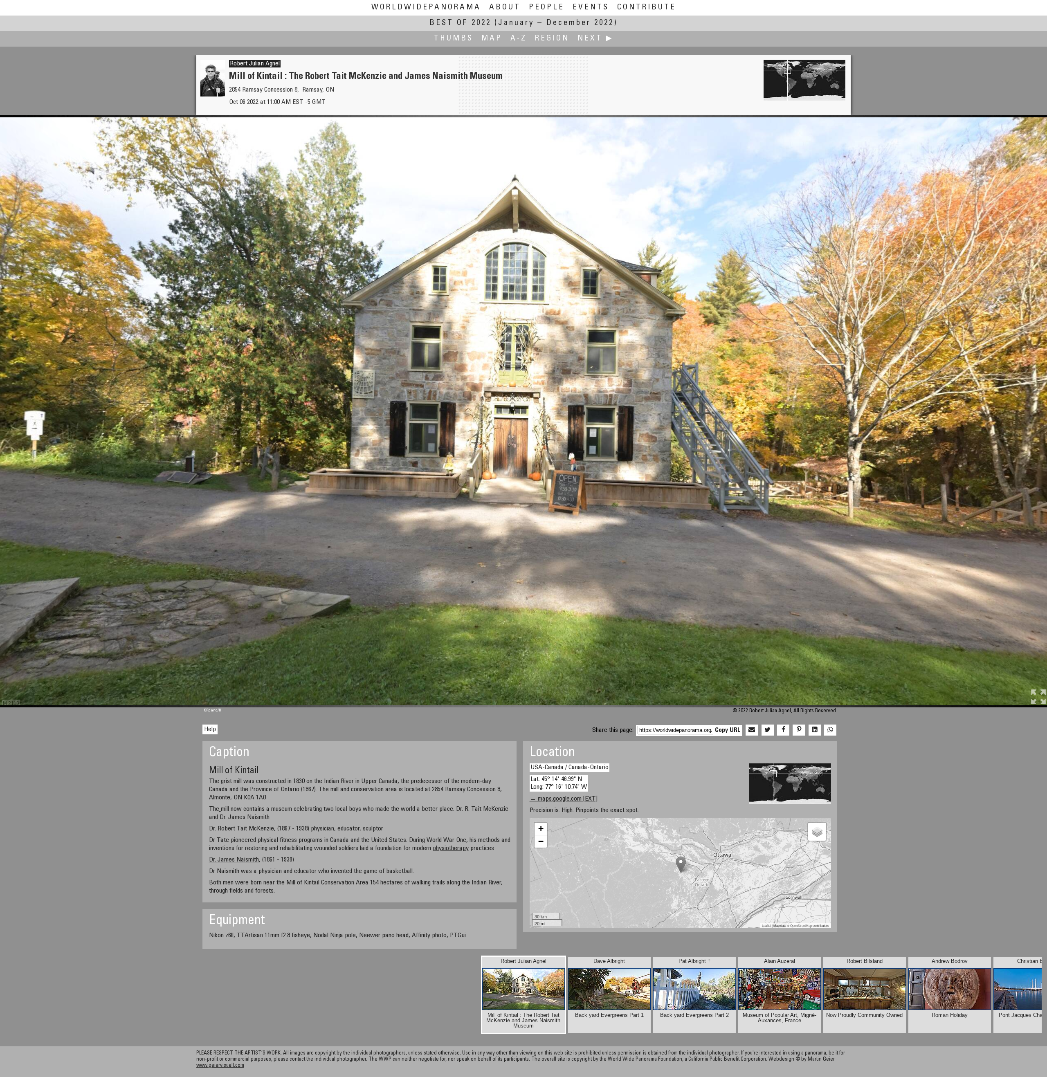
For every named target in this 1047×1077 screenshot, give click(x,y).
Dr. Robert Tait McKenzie (241, 829)
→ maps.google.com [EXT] (564, 799)
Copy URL (728, 730)
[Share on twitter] (767, 730)
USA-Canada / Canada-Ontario (569, 767)
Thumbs (453, 39)
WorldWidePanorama (426, 7)
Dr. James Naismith (234, 860)
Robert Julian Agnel (255, 64)
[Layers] (817, 832)
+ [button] (541, 828)
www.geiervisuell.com (220, 1065)
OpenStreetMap (801, 925)
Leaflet (766, 925)
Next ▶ (595, 39)
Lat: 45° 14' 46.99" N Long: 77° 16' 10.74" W (558, 783)
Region (552, 39)
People (546, 7)
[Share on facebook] (783, 730)
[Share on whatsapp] (830, 730)
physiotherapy (451, 848)
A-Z (518, 39)
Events (591, 7)
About (505, 7)
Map (491, 39)
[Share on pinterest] (798, 730)
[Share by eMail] (751, 730)
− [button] (541, 841)
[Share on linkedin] (814, 730)
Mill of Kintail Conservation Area (326, 883)
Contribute (646, 7)
